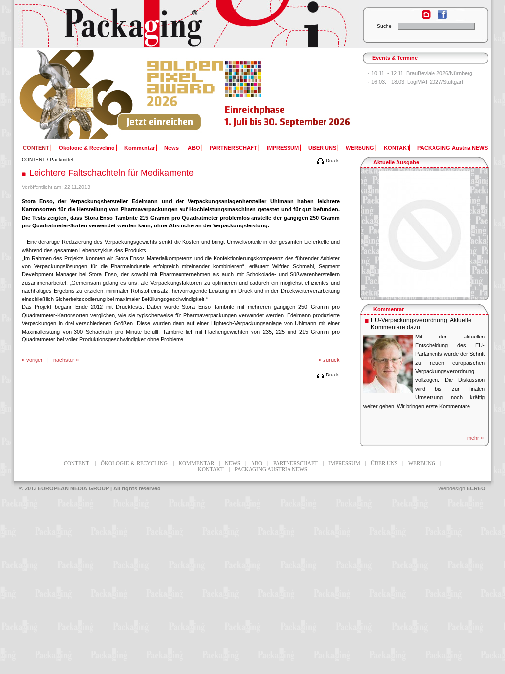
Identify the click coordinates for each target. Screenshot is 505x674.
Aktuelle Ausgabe (396, 162)
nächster (63, 360)
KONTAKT (397, 147)
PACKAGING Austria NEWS (452, 147)
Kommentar (139, 147)
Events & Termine (395, 58)
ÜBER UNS (322, 147)
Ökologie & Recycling (87, 147)
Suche (384, 26)
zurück (331, 360)
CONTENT (33, 159)
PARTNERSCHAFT (233, 147)
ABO (194, 147)
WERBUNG (360, 147)
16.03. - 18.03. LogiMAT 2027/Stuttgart (417, 82)
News (171, 147)
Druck (332, 160)
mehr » (475, 438)
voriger (34, 360)
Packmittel (61, 159)
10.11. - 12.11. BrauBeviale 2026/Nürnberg (421, 73)
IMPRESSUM (283, 147)
